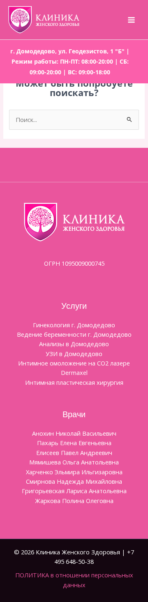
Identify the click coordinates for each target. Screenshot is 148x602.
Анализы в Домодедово (74, 344)
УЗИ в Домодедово (74, 353)
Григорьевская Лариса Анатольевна (74, 491)
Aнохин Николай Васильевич (74, 433)
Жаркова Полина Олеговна (74, 500)
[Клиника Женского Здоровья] (43, 20)
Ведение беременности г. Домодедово (74, 334)
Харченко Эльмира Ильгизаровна (74, 472)
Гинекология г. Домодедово (74, 325)
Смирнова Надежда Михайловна (74, 481)
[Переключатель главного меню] (131, 19)
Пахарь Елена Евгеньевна (74, 443)
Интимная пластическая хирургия (74, 382)
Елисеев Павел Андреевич (74, 452)
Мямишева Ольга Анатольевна (74, 462)
